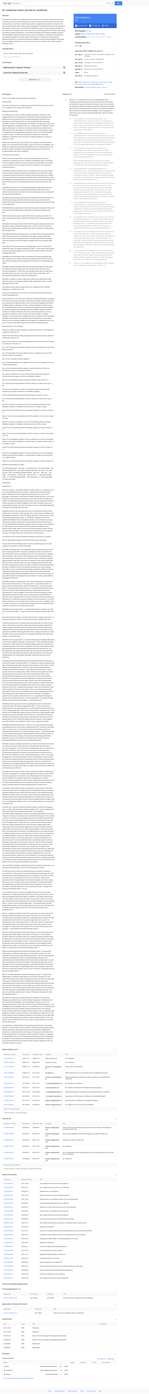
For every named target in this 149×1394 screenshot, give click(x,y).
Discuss (104, 87)
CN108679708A (9, 1134)
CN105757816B (8, 1203)
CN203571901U (8, 1227)
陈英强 (83, 34)
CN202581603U (8, 1199)
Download (102, 1359)
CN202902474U (8, 1191)
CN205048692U (8, 1234)
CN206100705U (8, 1250)
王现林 (88, 34)
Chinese (88, 31)
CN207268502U (8, 1262)
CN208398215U (8, 1278)
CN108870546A (9, 1140)
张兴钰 (98, 34)
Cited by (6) (95, 82)
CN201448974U (8, 1274)
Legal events (103, 82)
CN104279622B (8, 1187)
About (50, 1391)
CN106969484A (8, 1231)
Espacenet (87, 87)
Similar (106, 25)
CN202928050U (9, 1092)
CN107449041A (8, 1183)
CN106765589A (8, 1211)
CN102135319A (9, 1077)
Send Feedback (60, 1391)
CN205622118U (8, 1258)
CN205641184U (8, 1223)
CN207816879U (8, 1270)
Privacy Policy (91, 1391)
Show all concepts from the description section (18, 1378)
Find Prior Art (96, 25)
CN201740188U (9, 1073)
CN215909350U (8, 1266)
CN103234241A (8, 1242)
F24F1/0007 (9, 53)
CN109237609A (9, 1158)
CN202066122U (9, 1083)
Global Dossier (96, 87)
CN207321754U (8, 1219)
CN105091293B (8, 1195)
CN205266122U (8, 1238)
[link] (18, 53)
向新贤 (103, 34)
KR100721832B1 (9, 1062)
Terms (82, 1391)
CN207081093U (9, 1104)
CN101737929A (9, 1066)
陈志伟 (93, 34)
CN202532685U (8, 1254)
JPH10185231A (9, 1058)
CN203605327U (8, 1207)
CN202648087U (9, 1087)
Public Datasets (72, 1391)
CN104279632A (9, 1096)
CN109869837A (8, 1246)
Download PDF (82, 25)
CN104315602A (9, 1100)
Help (99, 1391)
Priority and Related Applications (93, 84)
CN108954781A (9, 1152)
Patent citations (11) (84, 82)
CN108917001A (9, 1146)
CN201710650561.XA (10, 1298)
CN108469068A (9, 1127)
